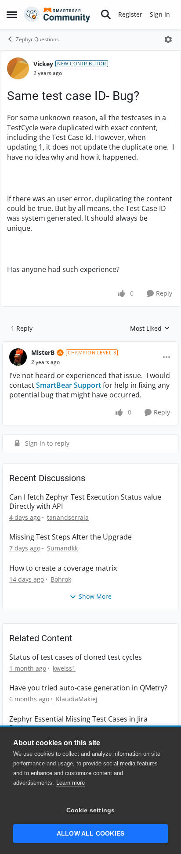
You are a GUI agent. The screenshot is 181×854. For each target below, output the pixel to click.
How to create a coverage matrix (63, 568)
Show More (95, 596)
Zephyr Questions (37, 39)
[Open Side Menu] (12, 14)
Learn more (70, 782)
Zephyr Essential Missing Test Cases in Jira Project (78, 724)
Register (130, 14)
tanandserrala (68, 517)
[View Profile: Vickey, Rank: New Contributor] (18, 68)
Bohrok (61, 579)
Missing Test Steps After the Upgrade (70, 537)
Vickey (43, 64)
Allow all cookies (90, 833)
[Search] (106, 14)
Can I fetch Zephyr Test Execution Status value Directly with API (85, 502)
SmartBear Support (68, 385)
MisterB (42, 352)
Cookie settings (90, 810)
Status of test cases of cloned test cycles (75, 657)
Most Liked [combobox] (150, 328)
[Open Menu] (168, 39)
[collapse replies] (90, 345)
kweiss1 (64, 668)
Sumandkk (62, 548)
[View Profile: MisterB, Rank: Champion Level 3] (18, 357)
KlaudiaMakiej (77, 699)
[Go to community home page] (57, 14)
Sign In (160, 14)
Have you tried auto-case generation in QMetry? (88, 688)
